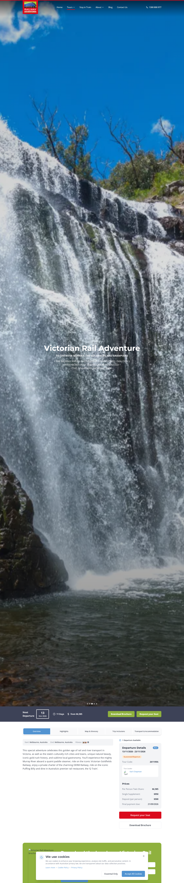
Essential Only (111, 873)
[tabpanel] (92, 784)
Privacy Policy (76, 867)
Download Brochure (121, 714)
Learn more (50, 867)
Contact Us (122, 7)
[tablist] (92, 731)
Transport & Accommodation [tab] (147, 731)
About (98, 7)
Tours (69, 7)
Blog (110, 7)
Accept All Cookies (133, 873)
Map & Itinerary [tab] (91, 731)
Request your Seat (149, 714)
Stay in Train (85, 7)
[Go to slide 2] (89, 703)
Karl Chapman (136, 771)
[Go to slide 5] (96, 704)
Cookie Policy (63, 867)
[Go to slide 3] (92, 703)
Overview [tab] (37, 731)
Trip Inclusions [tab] (119, 731)
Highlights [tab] (64, 731)
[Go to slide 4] (94, 703)
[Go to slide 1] (87, 703)
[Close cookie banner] (143, 856)
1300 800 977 (155, 7)
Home (59, 7)
